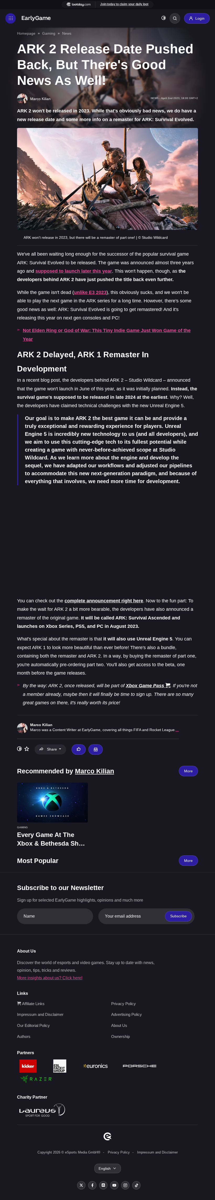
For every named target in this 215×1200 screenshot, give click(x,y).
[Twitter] (81, 1185)
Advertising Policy (126, 1014)
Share (52, 749)
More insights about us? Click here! (49, 978)
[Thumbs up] (79, 749)
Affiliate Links (33, 1003)
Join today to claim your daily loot (124, 4)
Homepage (26, 33)
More (188, 771)
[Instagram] (125, 1185)
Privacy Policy (123, 1003)
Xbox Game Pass (145, 685)
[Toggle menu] (10, 18)
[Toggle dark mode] (164, 18)
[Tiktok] (136, 1185)
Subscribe (178, 916)
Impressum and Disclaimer (40, 1014)
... (177, 730)
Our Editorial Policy (33, 1025)
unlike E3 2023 (90, 292)
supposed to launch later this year (73, 271)
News (66, 33)
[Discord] (103, 1185)
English (105, 1168)
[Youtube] (114, 1185)
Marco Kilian (41, 725)
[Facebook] (92, 1185)
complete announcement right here (103, 600)
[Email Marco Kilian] (95, 749)
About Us (119, 1025)
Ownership (120, 1036)
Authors (23, 1036)
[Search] (175, 18)
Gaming (48, 33)
